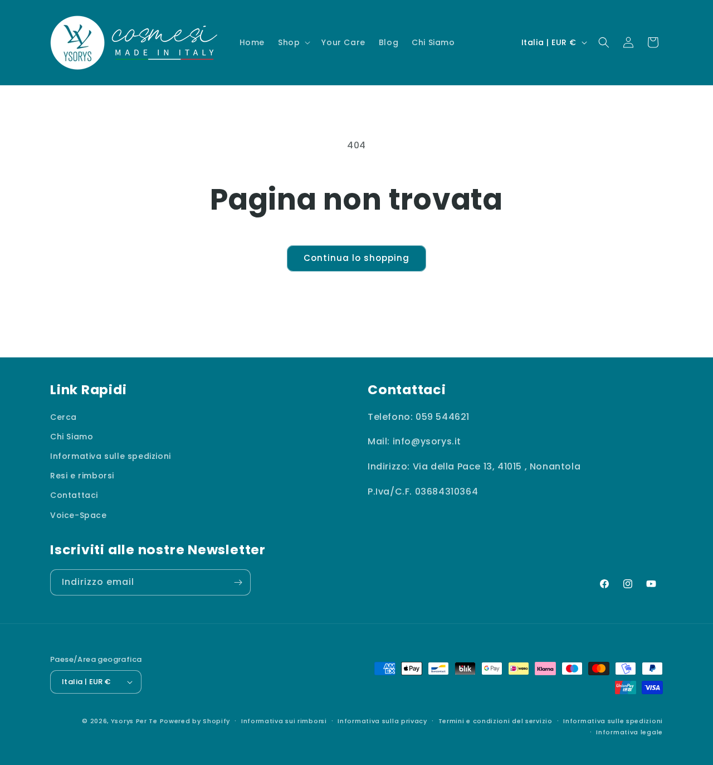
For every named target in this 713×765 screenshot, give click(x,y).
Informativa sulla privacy (382, 720)
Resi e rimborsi (82, 475)
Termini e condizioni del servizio (495, 720)
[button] (293, 42)
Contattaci (74, 495)
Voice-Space (78, 515)
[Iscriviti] (238, 582)
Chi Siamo (71, 436)
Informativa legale (629, 732)
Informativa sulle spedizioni (110, 456)
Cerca (63, 417)
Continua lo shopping (356, 258)
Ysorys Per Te (134, 720)
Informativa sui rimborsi (284, 720)
